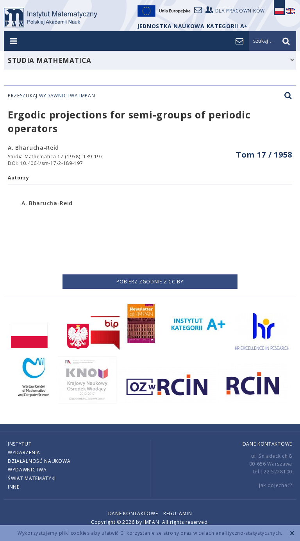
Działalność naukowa (39, 461)
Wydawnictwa (27, 469)
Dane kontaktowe (268, 444)
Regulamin (177, 513)
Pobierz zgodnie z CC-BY (149, 281)
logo (50, 17)
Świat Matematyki (32, 478)
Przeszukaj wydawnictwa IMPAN (51, 95)
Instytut (20, 444)
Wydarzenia (24, 452)
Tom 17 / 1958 (264, 154)
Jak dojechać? (275, 485)
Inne (14, 487)
